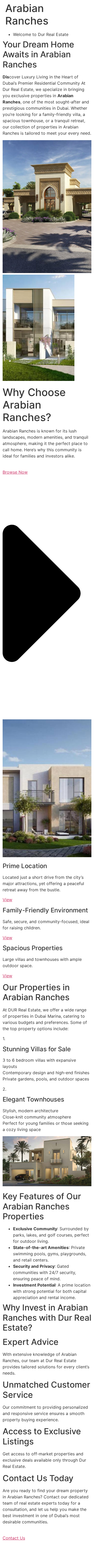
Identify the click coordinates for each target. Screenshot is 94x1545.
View (7, 899)
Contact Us (14, 1538)
